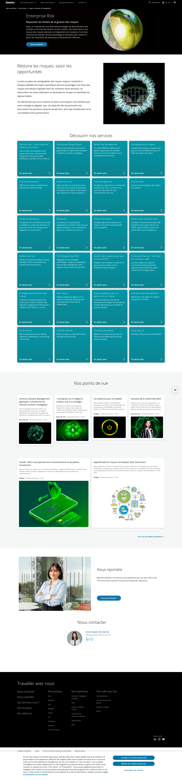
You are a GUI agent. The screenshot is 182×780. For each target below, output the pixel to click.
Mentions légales (80, 751)
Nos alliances (24, 713)
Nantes (50, 713)
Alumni (98, 711)
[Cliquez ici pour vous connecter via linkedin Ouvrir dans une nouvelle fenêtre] (87, 639)
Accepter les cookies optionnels (134, 758)
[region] (91, 765)
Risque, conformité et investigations (40, 8)
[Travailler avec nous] (175, 2)
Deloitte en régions (102, 707)
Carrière (81, 3)
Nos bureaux (24, 708)
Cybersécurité (76, 720)
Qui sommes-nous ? (27, 3)
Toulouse (51, 725)
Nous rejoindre (25, 697)
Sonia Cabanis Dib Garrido (97, 632)
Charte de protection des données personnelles (57, 751)
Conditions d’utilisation (24, 751)
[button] (154, 2)
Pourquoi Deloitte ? (109, 598)
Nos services (23, 8)
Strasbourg (51, 721)
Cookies (37, 751)
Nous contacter (36, 44)
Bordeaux (51, 709)
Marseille (51, 700)
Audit (73, 703)
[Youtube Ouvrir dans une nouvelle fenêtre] (163, 739)
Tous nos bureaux (54, 730)
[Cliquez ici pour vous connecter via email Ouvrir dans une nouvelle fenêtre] (91, 639)
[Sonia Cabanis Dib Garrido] (74, 638)
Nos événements (102, 696)
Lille (49, 717)
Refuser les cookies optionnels (133, 764)
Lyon (49, 704)
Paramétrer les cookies (133, 770)
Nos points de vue (65, 3)
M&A (73, 725)
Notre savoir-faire (46, 3)
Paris (49, 696)
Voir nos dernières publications (150, 536)
